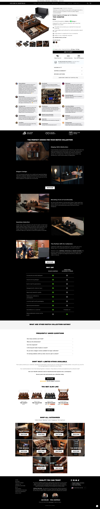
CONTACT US (18, 484)
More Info (76, 3)
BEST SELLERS (55, 3)
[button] (97, 506)
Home (35, 3)
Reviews (17, 481)
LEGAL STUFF (18, 493)
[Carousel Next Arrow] (47, 44)
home (16, 479)
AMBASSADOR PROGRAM (21, 490)
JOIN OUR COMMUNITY (20, 491)
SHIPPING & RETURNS (20, 485)
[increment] (58, 46)
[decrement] (54, 46)
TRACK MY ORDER (19, 482)
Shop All (70, 3)
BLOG (16, 487)
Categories (62, 3)
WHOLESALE (18, 488)
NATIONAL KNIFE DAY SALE (44, 3)
